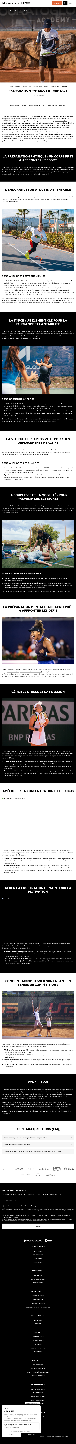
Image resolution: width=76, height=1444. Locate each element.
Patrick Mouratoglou (38, 1279)
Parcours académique (38, 1368)
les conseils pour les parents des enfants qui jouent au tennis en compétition (42, 1044)
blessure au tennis (52, 510)
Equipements (38, 1351)
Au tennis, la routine (28, 866)
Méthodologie (38, 1283)
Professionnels (38, 1296)
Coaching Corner (38, 1340)
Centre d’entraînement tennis (38, 1372)
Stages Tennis (38, 1365)
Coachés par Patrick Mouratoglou (38, 1307)
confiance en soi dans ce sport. (14, 775)
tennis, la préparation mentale (25, 136)
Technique (38, 1344)
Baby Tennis (38, 1258)
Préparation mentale (37, 105)
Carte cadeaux (38, 1393)
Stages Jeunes (38, 1255)
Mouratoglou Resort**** (38, 1400)
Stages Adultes (38, 1251)
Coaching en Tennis (38, 1376)
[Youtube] (43, 1417)
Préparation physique (18, 105)
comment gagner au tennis (10, 134)
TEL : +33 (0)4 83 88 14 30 (38, 1389)
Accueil (11, 86)
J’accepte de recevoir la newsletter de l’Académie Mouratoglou (20, 1206)
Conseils (17, 86)
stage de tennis (56, 127)
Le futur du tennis (38, 1303)
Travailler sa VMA (15, 303)
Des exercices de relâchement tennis (39, 766)
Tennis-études (38, 1262)
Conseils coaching (38, 1337)
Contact (38, 1324)
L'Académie (38, 1275)
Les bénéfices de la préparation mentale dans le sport (24, 672)
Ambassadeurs (38, 1299)
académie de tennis (8, 130)
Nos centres (38, 1320)
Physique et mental (38, 1348)
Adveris (66, 1436)
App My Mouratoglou (38, 1396)
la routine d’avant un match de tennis (60, 870)
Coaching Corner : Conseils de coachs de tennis (18, 11)
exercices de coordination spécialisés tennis (37, 591)
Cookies (49, 1436)
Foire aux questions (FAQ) (57, 105)
